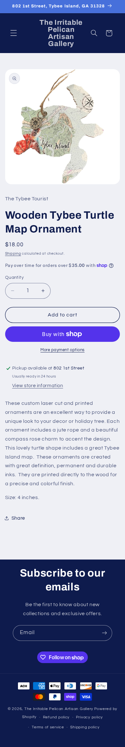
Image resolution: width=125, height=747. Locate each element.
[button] (13, 33)
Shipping (13, 253)
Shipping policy (84, 727)
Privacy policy (89, 717)
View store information (37, 385)
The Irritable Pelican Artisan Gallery (58, 709)
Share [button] (18, 518)
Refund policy (56, 717)
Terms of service (48, 727)
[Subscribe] (104, 633)
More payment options (62, 350)
